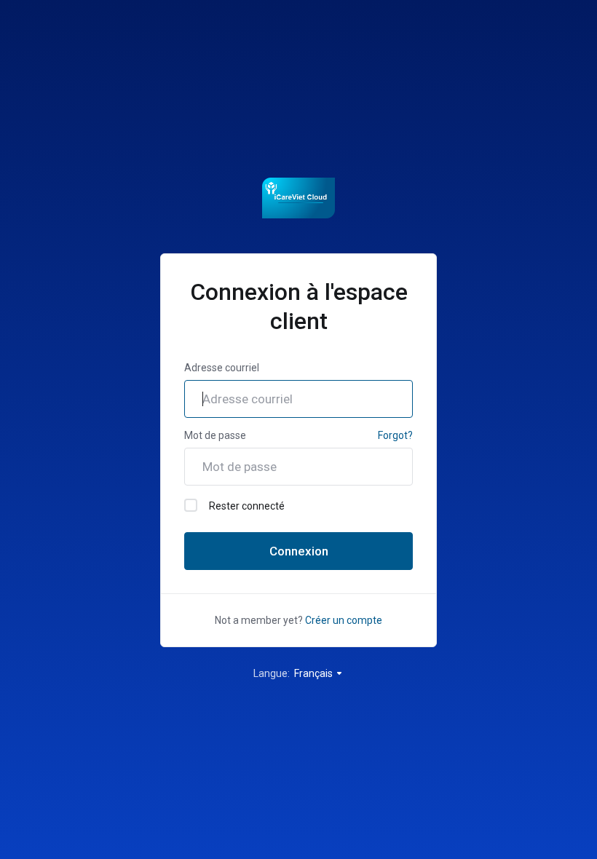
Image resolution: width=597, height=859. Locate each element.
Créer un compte (343, 620)
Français (314, 673)
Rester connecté (247, 506)
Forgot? (395, 435)
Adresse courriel (221, 367)
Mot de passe (215, 435)
